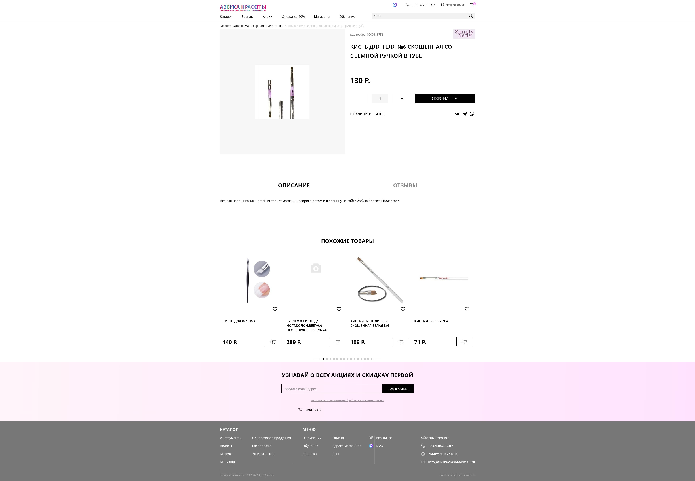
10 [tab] (354, 359)
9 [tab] (351, 359)
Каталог (237, 26)
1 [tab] (323, 359)
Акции (267, 16)
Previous (316, 359)
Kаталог (226, 16)
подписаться (398, 389)
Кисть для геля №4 (431, 321)
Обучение (347, 16)
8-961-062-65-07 (423, 5)
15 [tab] (371, 359)
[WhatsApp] (472, 114)
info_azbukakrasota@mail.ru (451, 462)
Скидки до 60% (293, 16)
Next (379, 359)
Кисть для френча (239, 321)
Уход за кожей (263, 454)
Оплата (338, 438)
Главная (225, 26)
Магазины (322, 16)
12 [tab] (361, 359)
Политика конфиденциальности (457, 475)
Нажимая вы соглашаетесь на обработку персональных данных (347, 400)
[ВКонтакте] (457, 114)
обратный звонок (434, 438)
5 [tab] (337, 359)
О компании (312, 438)
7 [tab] (344, 359)
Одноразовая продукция (271, 438)
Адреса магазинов (346, 446)
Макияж (226, 454)
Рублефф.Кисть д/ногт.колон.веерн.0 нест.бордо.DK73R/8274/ (307, 324)
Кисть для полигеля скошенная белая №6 (369, 323)
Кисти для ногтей (271, 26)
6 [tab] (341, 359)
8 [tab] (347, 359)
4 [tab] (334, 359)
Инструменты (230, 438)
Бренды (247, 16)
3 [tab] (330, 359)
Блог (336, 454)
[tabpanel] (252, 305)
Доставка (309, 454)
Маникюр (251, 26)
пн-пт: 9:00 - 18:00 (443, 454)
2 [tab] (327, 359)
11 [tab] (358, 359)
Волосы (226, 446)
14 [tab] (368, 359)
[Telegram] (464, 114)
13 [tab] (365, 359)
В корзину (442, 98)
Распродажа (261, 446)
